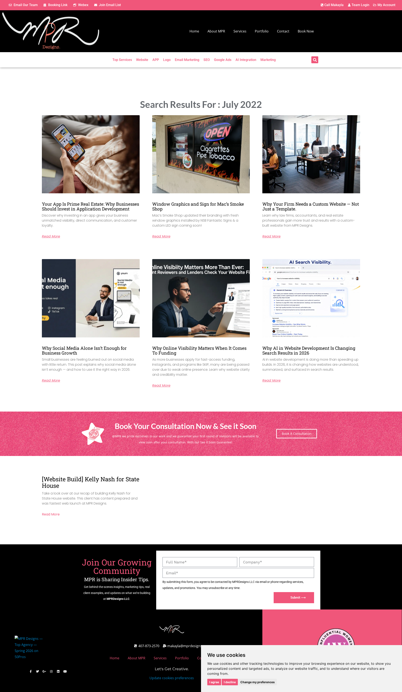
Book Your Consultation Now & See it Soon (185, 426)
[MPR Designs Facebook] (31, 671)
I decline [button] (230, 682)
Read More (51, 236)
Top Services (122, 60)
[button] (314, 59)
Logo (167, 60)
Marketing (268, 60)
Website (142, 60)
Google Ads (222, 60)
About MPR (216, 31)
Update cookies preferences (171, 678)
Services (239, 31)
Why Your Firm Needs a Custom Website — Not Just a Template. (310, 206)
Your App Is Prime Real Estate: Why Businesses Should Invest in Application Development (90, 206)
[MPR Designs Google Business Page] (44, 671)
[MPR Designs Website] (50, 31)
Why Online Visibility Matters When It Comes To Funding (199, 350)
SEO (207, 60)
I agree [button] (214, 682)
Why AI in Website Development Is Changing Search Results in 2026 (308, 350)
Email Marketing (187, 60)
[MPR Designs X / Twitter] (37, 671)
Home (194, 31)
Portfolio (262, 31)
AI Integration (246, 60)
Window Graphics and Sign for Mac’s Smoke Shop (198, 206)
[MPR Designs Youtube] (65, 671)
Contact (283, 31)
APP (155, 60)
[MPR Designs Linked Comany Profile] (58, 671)
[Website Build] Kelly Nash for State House (90, 482)
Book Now (306, 31)
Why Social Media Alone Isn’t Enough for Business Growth (84, 350)
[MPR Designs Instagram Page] (51, 671)
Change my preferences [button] (257, 682)
